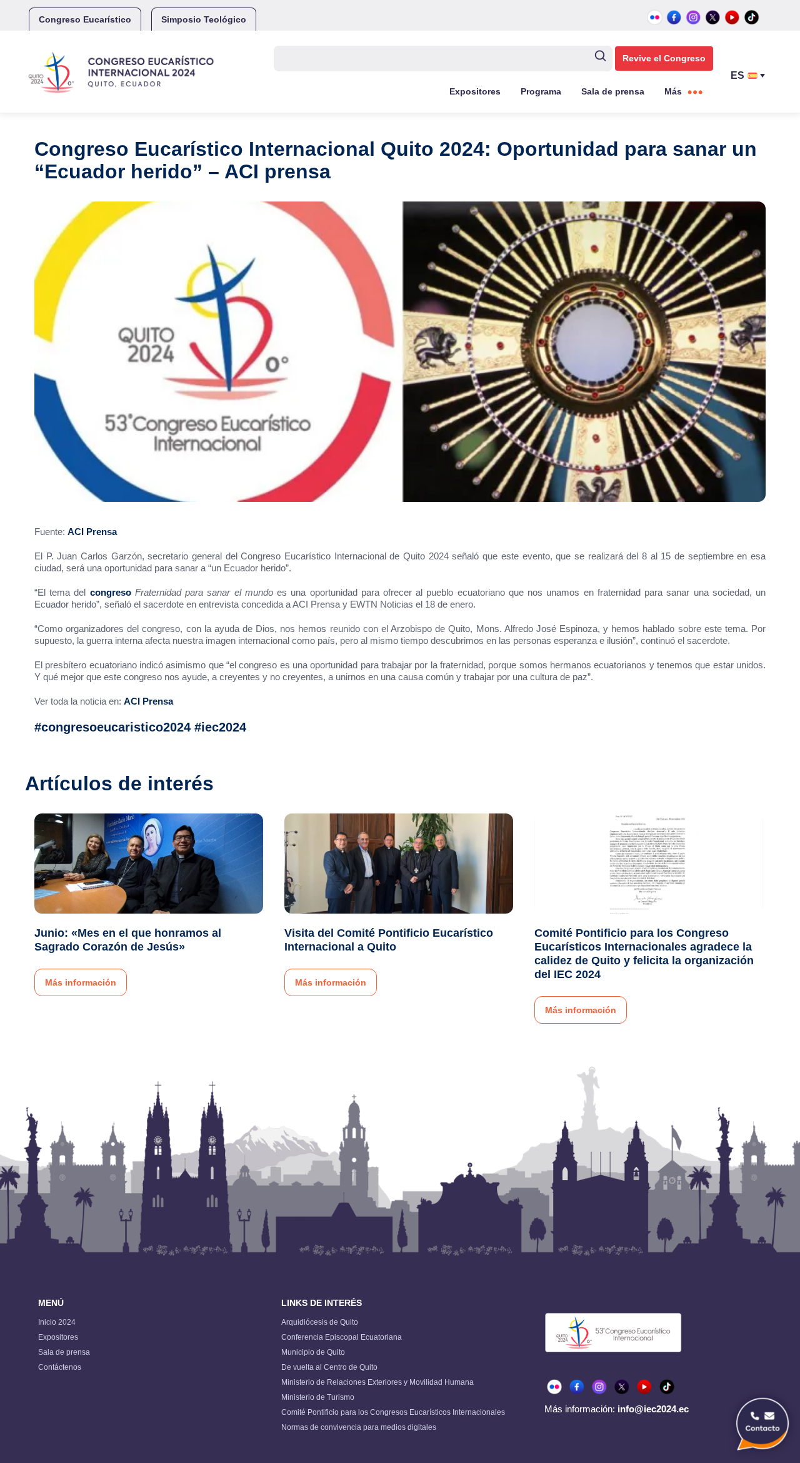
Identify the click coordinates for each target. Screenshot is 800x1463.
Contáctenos (59, 1367)
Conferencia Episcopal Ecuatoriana (341, 1337)
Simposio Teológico (203, 19)
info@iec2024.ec (653, 1409)
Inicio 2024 (57, 1322)
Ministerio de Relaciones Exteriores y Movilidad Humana (377, 1382)
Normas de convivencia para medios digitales (358, 1427)
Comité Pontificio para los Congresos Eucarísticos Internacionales (393, 1412)
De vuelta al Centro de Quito (329, 1367)
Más (673, 91)
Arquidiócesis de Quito (319, 1322)
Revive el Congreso (664, 58)
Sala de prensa (612, 91)
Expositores (475, 91)
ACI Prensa (92, 531)
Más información (80, 982)
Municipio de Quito (313, 1352)
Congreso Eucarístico (85, 19)
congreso (108, 592)
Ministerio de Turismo (317, 1397)
